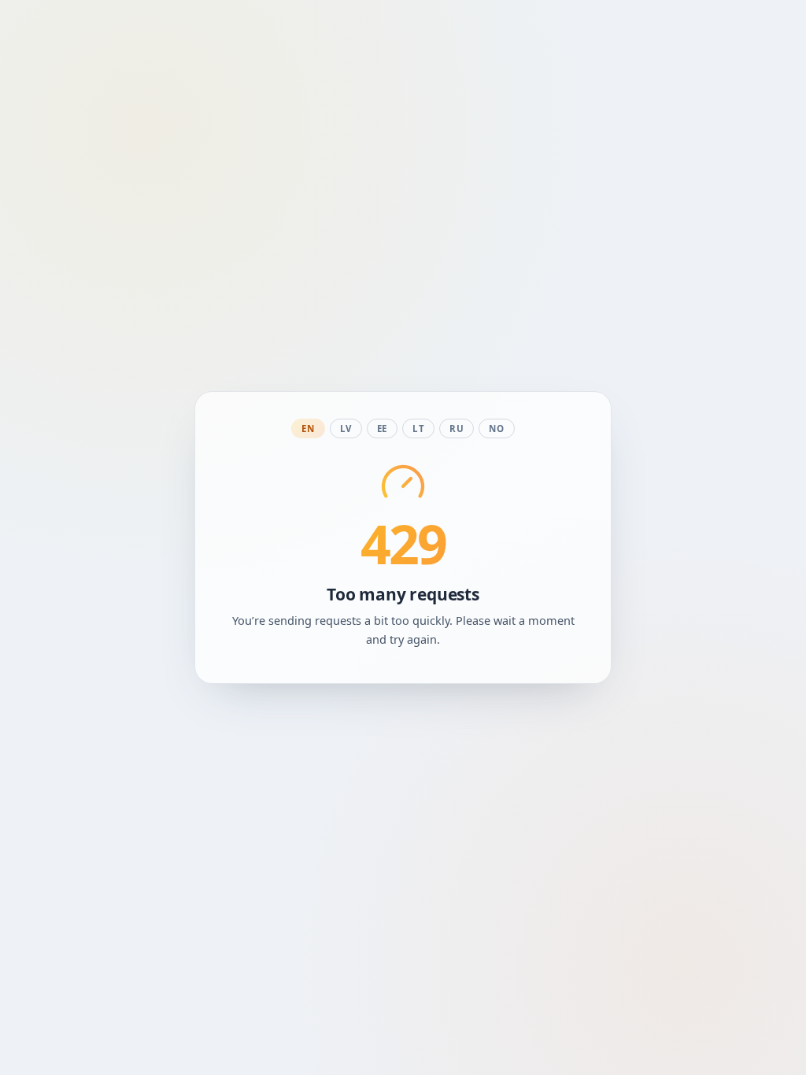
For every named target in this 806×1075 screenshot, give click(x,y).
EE (382, 428)
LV (346, 428)
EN (307, 428)
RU (456, 428)
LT (418, 428)
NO (496, 428)
